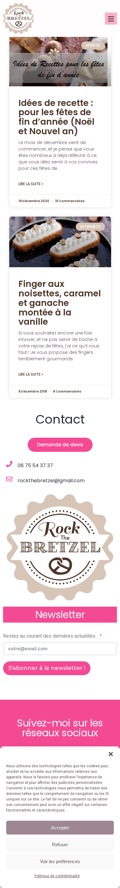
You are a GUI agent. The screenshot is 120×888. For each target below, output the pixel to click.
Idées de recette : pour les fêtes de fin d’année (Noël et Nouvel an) (56, 117)
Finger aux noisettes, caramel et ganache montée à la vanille (59, 303)
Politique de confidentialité (57, 876)
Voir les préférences (60, 861)
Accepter (60, 827)
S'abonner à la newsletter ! (46, 668)
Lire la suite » (30, 183)
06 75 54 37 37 (35, 465)
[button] (111, 754)
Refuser (60, 844)
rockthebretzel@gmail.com (51, 480)
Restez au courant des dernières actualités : (50, 636)
